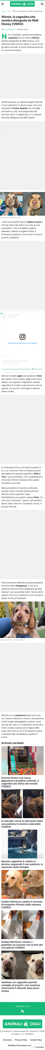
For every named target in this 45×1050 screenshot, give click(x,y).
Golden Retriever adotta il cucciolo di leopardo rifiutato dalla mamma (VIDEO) (21, 904)
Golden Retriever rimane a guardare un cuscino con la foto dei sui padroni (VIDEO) (22, 944)
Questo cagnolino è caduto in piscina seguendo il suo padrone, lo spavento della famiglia (22, 864)
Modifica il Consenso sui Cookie (22, 1045)
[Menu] (2, 4)
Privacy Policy (21, 1040)
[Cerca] (42, 3)
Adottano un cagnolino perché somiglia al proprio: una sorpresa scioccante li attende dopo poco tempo (20, 986)
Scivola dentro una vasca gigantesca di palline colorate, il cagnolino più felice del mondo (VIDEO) (20, 782)
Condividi (39, 1047)
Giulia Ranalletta (9, 29)
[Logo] (22, 4)
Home (3, 11)
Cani (9, 11)
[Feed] (22, 1011)
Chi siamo (7, 1040)
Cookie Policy (36, 1040)
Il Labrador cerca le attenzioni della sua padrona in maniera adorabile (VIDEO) (22, 823)
